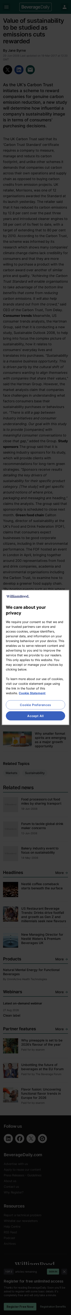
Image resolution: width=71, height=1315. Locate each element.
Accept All (35, 716)
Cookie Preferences (35, 705)
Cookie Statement (32, 693)
